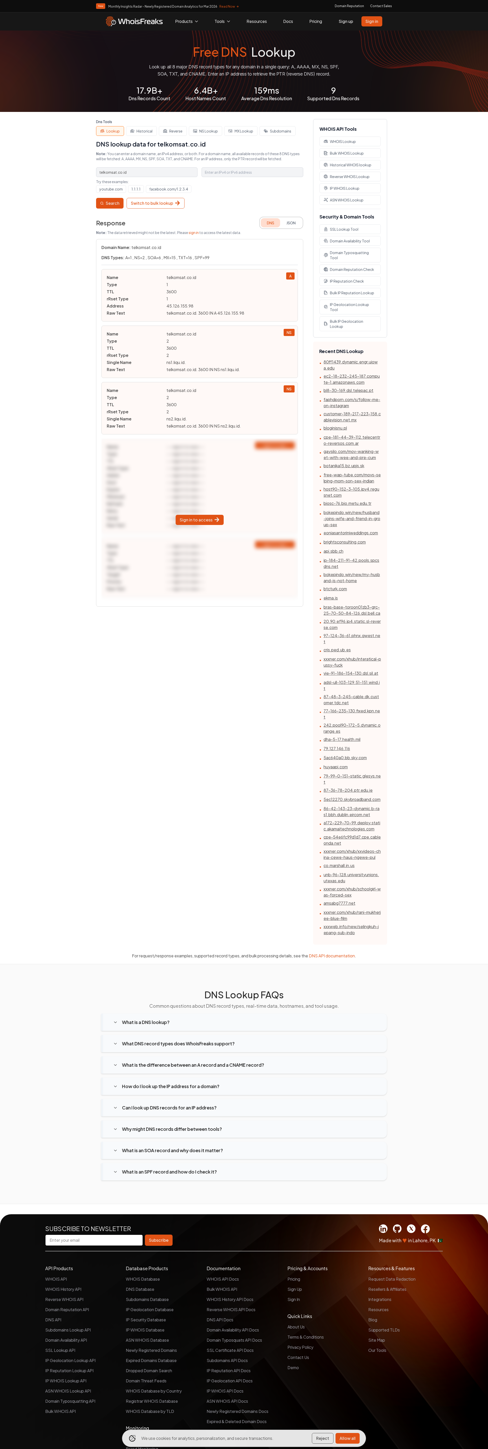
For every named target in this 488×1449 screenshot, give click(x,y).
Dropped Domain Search (149, 1370)
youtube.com (111, 189)
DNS (270, 223)
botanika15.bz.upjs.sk (344, 465)
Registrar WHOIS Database (152, 1401)
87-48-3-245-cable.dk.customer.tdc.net (351, 699)
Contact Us (298, 1357)
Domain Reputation (349, 6)
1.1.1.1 (136, 189)
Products (184, 21)
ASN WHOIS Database (147, 1340)
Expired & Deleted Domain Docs (237, 1421)
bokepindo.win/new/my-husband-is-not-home (352, 577)
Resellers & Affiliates (387, 1289)
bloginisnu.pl (335, 428)
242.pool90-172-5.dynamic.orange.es (352, 728)
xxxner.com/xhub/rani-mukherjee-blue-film (352, 915)
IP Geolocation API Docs (230, 1380)
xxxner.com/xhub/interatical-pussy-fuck (352, 662)
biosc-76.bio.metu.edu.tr (347, 503)
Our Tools (377, 1350)
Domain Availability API (66, 1340)
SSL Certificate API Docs (230, 1350)
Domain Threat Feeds (146, 1380)
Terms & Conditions (305, 1337)
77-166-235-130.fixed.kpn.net (352, 714)
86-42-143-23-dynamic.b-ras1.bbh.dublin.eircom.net (351, 811)
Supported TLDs (384, 1330)
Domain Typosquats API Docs (234, 1340)
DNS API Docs (220, 1319)
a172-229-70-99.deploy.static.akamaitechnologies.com (352, 825)
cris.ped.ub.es (337, 649)
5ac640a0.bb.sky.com (345, 757)
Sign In (293, 1299)
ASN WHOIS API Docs (227, 1401)
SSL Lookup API (60, 1350)
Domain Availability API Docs (233, 1330)
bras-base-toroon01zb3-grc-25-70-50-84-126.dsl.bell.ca (352, 610)
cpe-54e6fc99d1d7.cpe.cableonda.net (352, 840)
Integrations (379, 1299)
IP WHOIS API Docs (225, 1391)
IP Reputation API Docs (229, 1370)
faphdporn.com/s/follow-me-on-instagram (352, 402)
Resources (257, 21)
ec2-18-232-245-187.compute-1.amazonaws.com (352, 379)
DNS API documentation (332, 955)
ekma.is (331, 598)
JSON (291, 223)
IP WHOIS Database (145, 1330)
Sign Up (294, 1289)
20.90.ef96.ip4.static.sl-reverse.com (352, 624)
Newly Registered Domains (151, 1350)
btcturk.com (335, 588)
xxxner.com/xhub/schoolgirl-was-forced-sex (352, 892)
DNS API (53, 1319)
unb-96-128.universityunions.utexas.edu (351, 877)
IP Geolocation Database (150, 1309)
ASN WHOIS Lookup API (68, 1391)
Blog (372, 1319)
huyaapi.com (336, 766)
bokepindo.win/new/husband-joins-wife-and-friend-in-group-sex (352, 518)
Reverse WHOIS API (64, 1299)
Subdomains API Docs (227, 1360)
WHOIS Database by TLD (150, 1411)
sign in (194, 232)
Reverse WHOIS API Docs (231, 1309)
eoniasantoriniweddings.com (351, 532)
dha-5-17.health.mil (342, 739)
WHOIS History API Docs (230, 1299)
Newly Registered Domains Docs (237, 1411)
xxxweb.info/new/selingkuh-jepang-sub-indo (351, 929)
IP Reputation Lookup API (69, 1370)
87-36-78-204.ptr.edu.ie (348, 790)
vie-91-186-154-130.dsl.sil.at (351, 673)
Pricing (315, 21)
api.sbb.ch (333, 551)
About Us (296, 1326)
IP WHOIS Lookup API (65, 1380)
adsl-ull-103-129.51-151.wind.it (352, 685)
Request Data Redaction (392, 1279)
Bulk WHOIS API (60, 1411)
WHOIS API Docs (223, 1279)
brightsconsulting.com (345, 542)
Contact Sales (381, 6)
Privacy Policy (300, 1347)
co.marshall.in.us (339, 865)
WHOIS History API (63, 1289)
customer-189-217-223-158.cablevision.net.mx (352, 416)
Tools (220, 21)
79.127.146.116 (337, 748)
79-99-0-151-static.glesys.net (352, 779)
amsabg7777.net (339, 903)
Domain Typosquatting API (70, 1401)
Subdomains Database (147, 1299)
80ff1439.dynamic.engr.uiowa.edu (351, 365)
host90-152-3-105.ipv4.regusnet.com (351, 492)
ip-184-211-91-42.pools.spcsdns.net (351, 563)
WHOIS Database (143, 1279)
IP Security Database (146, 1319)
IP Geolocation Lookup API (70, 1360)
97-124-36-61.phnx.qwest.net (352, 638)
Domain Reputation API (67, 1309)
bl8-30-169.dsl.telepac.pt (348, 390)
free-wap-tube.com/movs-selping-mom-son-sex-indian (352, 478)
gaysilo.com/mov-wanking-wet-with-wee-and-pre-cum (351, 454)
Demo (293, 1367)
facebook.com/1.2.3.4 (168, 189)
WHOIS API (56, 1279)
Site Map (376, 1340)
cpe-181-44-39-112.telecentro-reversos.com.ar (352, 440)
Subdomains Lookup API (68, 1330)
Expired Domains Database (151, 1360)
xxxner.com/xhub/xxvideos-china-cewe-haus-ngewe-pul (352, 854)
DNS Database (140, 1289)
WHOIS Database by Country (154, 1391)
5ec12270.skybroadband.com (352, 799)
